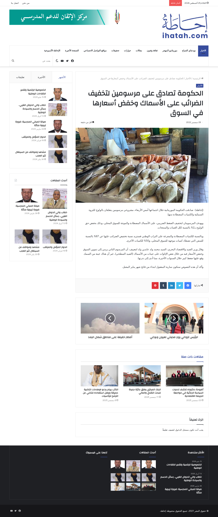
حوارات (127, 50)
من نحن (25, 3)
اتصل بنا (15, 3)
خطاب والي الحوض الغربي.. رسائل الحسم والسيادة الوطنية (32, 109)
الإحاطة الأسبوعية (52, 50)
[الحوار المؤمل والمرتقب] (57, 141)
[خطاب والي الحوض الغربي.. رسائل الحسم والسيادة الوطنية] (57, 109)
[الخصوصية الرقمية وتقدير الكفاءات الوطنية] (57, 94)
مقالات (139, 50)
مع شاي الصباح (189, 50)
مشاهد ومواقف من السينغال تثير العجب (30, 154)
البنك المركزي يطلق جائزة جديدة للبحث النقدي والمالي (145, 391)
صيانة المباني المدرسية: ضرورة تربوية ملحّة (30, 124)
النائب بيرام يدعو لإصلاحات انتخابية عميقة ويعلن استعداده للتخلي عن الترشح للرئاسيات (100, 392)
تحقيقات (115, 50)
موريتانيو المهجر (169, 50)
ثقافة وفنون (152, 50)
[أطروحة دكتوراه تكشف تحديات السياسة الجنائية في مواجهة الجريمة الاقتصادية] (184, 375)
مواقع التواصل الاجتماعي (95, 50)
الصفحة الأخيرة (72, 50)
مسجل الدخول (182, 429)
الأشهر (62, 77)
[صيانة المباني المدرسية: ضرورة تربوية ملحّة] (57, 126)
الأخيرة (41, 77)
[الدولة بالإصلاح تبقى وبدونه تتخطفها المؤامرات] (118, 477)
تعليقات (20, 77)
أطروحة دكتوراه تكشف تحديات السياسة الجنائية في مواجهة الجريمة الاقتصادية (187, 392)
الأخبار (188, 78)
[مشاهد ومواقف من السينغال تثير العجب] (57, 156)
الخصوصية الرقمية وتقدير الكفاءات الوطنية (33, 92)
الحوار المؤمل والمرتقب (34, 137)
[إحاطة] (185, 25)
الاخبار (203, 50)
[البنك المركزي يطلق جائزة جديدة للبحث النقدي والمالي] (142, 375)
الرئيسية (197, 78)
